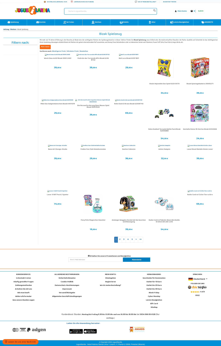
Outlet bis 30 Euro (154, 289)
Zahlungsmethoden (23, 285)
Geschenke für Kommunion (154, 278)
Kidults (126, 22)
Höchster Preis (73, 51)
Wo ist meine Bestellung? (110, 285)
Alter (153, 22)
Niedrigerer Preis (59, 51)
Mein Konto (182, 11)
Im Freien (70, 22)
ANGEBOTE (208, 22)
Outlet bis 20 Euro (154, 285)
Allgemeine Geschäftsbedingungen (67, 296)
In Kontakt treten (23, 278)
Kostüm (42, 22)
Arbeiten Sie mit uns (23, 289)
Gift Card (154, 304)
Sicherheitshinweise (67, 278)
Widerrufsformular (23, 296)
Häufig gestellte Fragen (23, 282)
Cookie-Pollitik (67, 282)
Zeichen (97, 22)
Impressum (67, 289)
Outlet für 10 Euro (154, 282)
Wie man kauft (23, 293)
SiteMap (154, 307)
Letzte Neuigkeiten (181, 22)
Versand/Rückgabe (67, 293)
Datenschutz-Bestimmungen (67, 285)
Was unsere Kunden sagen (23, 300)
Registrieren (110, 282)
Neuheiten (84, 51)
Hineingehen (110, 278)
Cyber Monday (154, 296)
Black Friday (154, 293)
